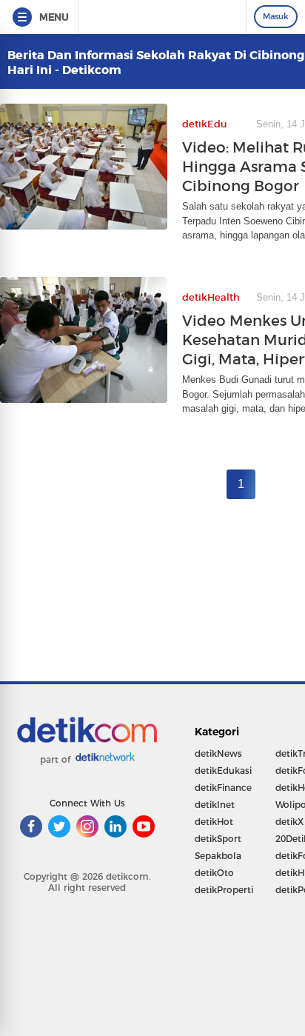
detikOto (214, 872)
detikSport (218, 838)
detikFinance (223, 787)
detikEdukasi (223, 770)
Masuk (276, 16)
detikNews (218, 753)
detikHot (214, 821)
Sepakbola (218, 855)
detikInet (215, 804)
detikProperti (224, 889)
